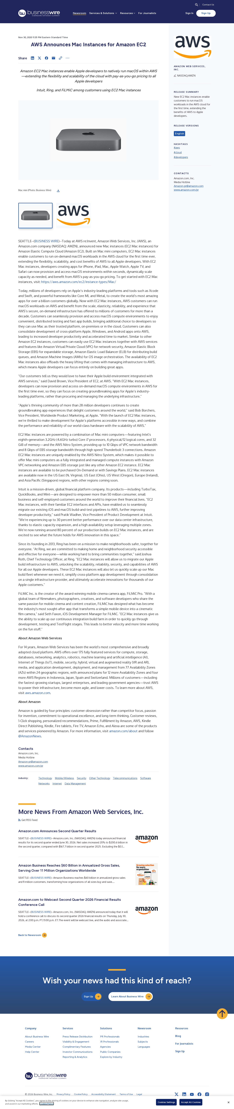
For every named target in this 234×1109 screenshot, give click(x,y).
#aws (177, 147)
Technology (45, 778)
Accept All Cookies (191, 1102)
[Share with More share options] (67, 58)
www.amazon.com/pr (30, 765)
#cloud (178, 152)
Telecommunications (125, 778)
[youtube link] (192, 1094)
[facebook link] (199, 1094)
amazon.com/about (123, 731)
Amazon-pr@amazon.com (33, 761)
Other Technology (99, 778)
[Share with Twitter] (39, 58)
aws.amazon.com (37, 693)
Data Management (75, 783)
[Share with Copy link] (60, 58)
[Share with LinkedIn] (32, 58)
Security (81, 778)
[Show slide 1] (35, 215)
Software (145, 778)
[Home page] (39, 13)
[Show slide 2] (73, 215)
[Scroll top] (222, 1013)
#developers (181, 157)
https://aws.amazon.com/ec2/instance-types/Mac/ (78, 282)
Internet (57, 783)
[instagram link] (207, 1094)
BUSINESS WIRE (47, 241)
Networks (44, 783)
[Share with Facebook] (46, 58)
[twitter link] (176, 1094)
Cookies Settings (166, 1102)
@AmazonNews (29, 736)
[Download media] (58, 191)
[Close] (229, 1102)
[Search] (196, 4)
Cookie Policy (46, 1103)
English (179, 133)
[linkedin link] (184, 1094)
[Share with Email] (53, 58)
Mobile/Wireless (64, 778)
